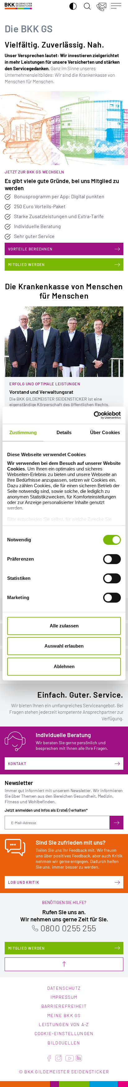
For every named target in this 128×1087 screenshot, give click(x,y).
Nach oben (64, 964)
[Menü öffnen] (117, 6)
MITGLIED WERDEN (26, 264)
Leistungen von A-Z (64, 1024)
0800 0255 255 (68, 928)
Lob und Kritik (23, 882)
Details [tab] (64, 432)
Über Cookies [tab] (105, 432)
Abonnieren (116, 822)
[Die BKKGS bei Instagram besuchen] (58, 1058)
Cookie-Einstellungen (64, 1033)
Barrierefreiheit (64, 1006)
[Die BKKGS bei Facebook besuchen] (49, 1058)
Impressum (64, 997)
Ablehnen (64, 666)
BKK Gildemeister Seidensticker (18, 6)
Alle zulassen (64, 625)
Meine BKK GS (64, 1015)
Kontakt (101, 6)
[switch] (112, 559)
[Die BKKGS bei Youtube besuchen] (69, 1058)
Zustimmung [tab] (23, 432)
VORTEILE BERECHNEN (30, 249)
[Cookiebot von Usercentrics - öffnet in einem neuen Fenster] (93, 415)
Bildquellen (64, 1042)
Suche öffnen (86, 2)
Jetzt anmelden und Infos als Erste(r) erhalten (46, 810)
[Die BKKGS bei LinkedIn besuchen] (79, 1058)
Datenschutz (64, 988)
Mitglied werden (26, 948)
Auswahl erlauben (64, 646)
